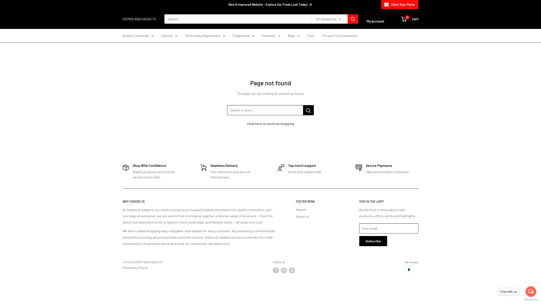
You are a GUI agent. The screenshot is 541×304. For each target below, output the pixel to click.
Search (301, 210)
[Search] (353, 19)
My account (375, 21)
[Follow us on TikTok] (292, 270)
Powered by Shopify (135, 267)
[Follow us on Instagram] (284, 270)
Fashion (167, 36)
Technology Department (203, 36)
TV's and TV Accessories (339, 36)
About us (302, 216)
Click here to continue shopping (270, 124)
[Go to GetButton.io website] (531, 299)
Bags (291, 36)
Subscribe (373, 241)
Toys (310, 36)
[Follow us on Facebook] (276, 270)
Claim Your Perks (403, 4)
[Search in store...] (308, 110)
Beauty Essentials (136, 36)
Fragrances (241, 36)
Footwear (269, 36)
